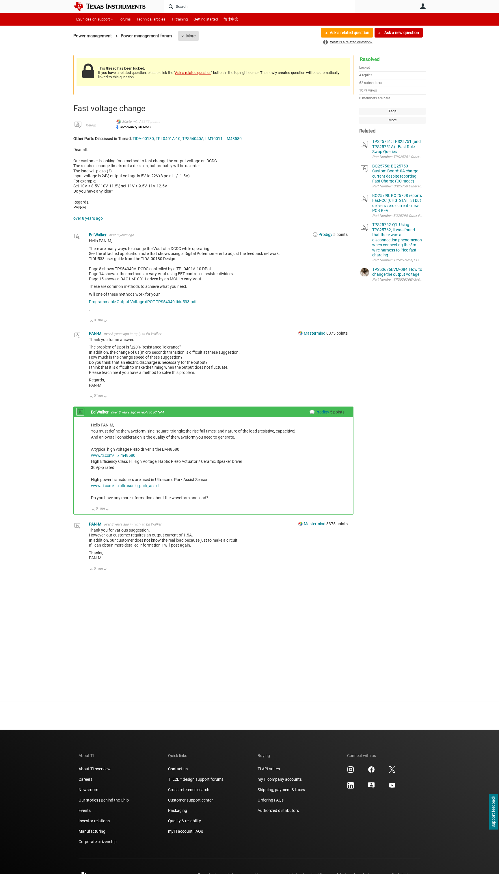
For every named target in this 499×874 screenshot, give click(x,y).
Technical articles (151, 19)
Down (105, 321)
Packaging (177, 810)
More (190, 35)
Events (85, 810)
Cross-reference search (188, 789)
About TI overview (95, 769)
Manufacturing (92, 831)
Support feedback (493, 812)
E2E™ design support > (94, 19)
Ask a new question (401, 32)
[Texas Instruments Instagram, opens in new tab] (350, 771)
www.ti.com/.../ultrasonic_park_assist (125, 485)
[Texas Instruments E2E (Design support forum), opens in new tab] (371, 787)
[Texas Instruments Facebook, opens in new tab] (371, 771)
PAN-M (90, 125)
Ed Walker (98, 234)
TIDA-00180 (143, 138)
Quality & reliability (184, 821)
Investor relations (94, 821)
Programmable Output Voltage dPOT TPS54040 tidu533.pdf (143, 301)
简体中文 (231, 19)
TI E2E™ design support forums (196, 779)
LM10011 (214, 138)
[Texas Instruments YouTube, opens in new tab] (392, 787)
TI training (179, 19)
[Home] (113, 6)
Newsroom (88, 789)
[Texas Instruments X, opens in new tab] (392, 771)
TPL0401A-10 (168, 138)
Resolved (370, 59)
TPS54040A (193, 138)
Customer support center (190, 800)
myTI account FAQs (185, 831)
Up (91, 321)
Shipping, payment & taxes (281, 789)
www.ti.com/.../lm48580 (113, 455)
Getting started (205, 19)
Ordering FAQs (271, 800)
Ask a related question (349, 32)
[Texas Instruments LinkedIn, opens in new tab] (350, 787)
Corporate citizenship (98, 841)
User (423, 6)
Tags (392, 111)
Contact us (178, 769)
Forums (124, 19)
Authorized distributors (278, 810)
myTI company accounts (280, 779)
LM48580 (233, 138)
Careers (85, 779)
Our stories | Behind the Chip (104, 800)
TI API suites (269, 769)
